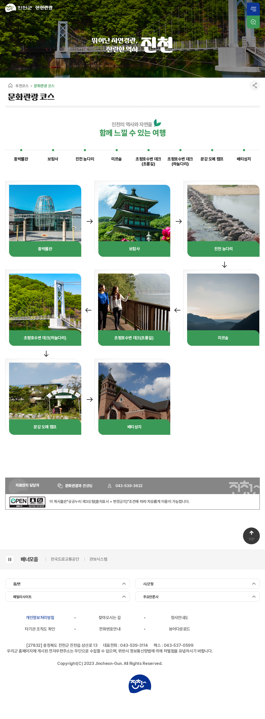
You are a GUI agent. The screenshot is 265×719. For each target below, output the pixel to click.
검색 (253, 22)
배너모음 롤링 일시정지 (9, 559)
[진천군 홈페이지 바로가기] (18, 7)
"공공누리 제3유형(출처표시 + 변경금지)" (98, 501)
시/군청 (148, 584)
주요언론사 (150, 597)
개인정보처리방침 (40, 617)
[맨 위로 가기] (251, 535)
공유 (254, 85)
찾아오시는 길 (110, 617)
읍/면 (16, 584)
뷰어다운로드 (179, 629)
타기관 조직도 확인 (40, 629)
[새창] (27, 506)
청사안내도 (179, 617)
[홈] (10, 85)
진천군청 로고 (139, 683)
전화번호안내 (109, 629)
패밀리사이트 (22, 597)
